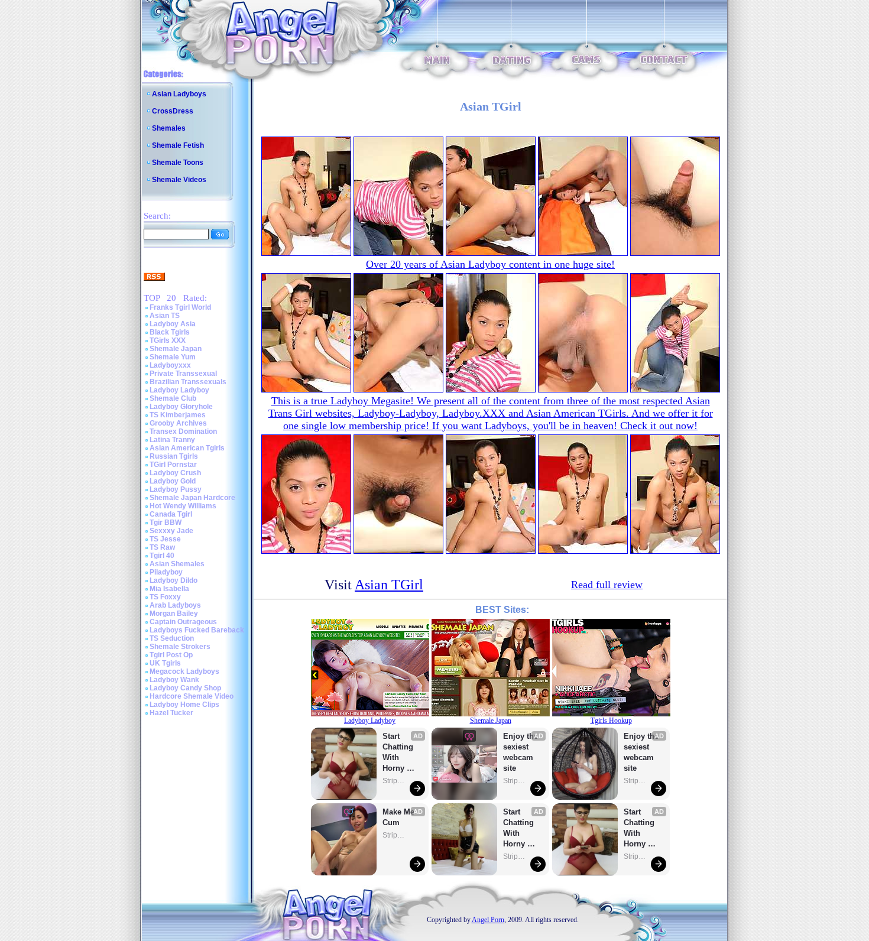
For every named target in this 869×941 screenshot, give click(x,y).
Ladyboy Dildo (173, 580)
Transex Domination (183, 431)
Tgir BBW (165, 522)
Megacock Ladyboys (184, 671)
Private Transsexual (183, 373)
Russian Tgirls (174, 456)
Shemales (169, 128)
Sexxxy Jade (171, 531)
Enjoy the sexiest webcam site (521, 752)
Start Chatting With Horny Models (399, 753)
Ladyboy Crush (175, 473)
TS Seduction (172, 638)
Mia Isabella (169, 589)
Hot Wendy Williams (183, 506)
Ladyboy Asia (173, 324)
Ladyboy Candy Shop (185, 688)
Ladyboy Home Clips (184, 704)
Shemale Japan (176, 349)
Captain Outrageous (183, 622)
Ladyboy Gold (173, 481)
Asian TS (165, 315)
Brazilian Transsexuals (188, 382)
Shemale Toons (177, 162)
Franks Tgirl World (180, 307)
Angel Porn (488, 920)
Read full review (607, 584)
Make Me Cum (399, 817)
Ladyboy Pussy (176, 489)
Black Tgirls (170, 332)
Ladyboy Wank (174, 680)
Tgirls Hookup (611, 720)
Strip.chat (394, 781)
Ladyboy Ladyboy (179, 390)
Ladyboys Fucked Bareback (197, 630)
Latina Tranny (172, 440)
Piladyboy (166, 572)
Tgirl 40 (162, 555)
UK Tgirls (165, 663)
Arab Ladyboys (175, 605)
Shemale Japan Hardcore (192, 498)
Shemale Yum (173, 357)
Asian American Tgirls (187, 448)
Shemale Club (173, 398)
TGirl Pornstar (173, 464)
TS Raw (162, 547)
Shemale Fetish (178, 145)
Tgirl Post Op (171, 655)
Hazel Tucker (171, 713)
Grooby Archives (178, 423)
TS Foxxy (165, 597)
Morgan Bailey (174, 613)
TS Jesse (165, 539)
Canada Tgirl (171, 514)
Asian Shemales (177, 564)
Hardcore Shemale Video (192, 696)
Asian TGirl (389, 584)
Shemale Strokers (180, 647)
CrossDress (172, 111)
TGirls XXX (168, 340)
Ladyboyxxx (170, 365)
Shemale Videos (179, 180)
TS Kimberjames (178, 415)
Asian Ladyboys (179, 94)
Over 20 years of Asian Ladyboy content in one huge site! (490, 264)
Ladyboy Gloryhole (181, 407)
